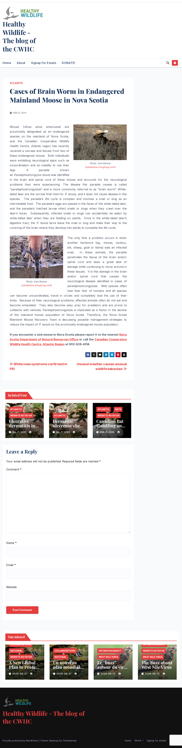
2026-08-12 (108, 673)
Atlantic (16, 83)
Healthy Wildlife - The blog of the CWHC (19, 36)
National (16, 650)
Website (11, 587)
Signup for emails (43, 63)
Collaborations (20, 644)
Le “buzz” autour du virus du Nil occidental (113, 669)
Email (11, 565)
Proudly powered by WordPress (21, 740)
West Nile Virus (108, 657)
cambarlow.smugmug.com (100, 167)
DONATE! (68, 63)
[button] (167, 63)
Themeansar (69, 740)
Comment (14, 469)
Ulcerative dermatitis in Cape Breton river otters (22, 427)
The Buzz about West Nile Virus (156, 665)
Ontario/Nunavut (110, 650)
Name (11, 543)
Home (7, 63)
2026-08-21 (20, 673)
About (21, 63)
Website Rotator (21, 415)
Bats (118, 409)
